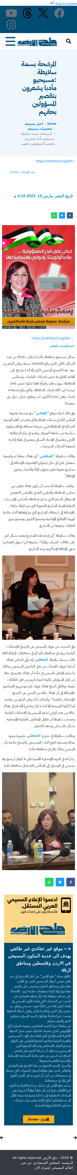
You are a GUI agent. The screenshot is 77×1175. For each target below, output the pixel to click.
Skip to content (66, 4)
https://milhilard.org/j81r (54, 161)
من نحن (26, 1163)
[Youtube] (11, 13)
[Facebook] (59, 13)
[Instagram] (11, 24)
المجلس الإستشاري (46, 1163)
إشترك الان (42, 1167)
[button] (38, 959)
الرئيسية (67, 1163)
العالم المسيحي (62, 1167)
